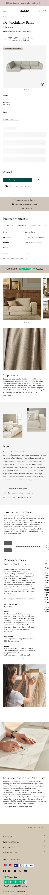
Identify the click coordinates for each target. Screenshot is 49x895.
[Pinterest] (20, 871)
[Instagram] (9, 871)
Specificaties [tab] (8, 225)
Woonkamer (26, 17)
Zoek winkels (15, 859)
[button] (24, 89)
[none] (24, 10)
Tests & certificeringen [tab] (38, 225)
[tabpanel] (24, 245)
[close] (45, 3)
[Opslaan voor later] (37, 180)
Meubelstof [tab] (21, 225)
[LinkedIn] (25, 871)
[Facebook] (4, 871)
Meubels (16, 17)
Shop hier (37, 3)
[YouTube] (15, 871)
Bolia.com (6, 17)
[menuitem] (4, 11)
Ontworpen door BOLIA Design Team (18, 807)
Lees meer (7, 395)
